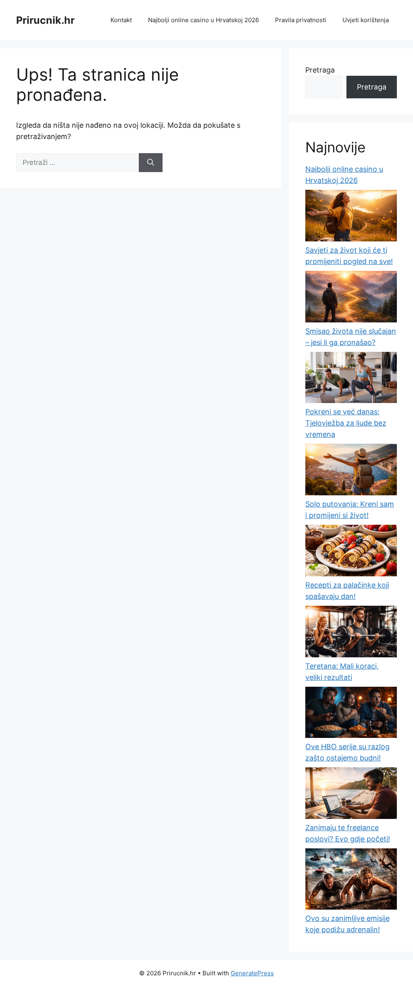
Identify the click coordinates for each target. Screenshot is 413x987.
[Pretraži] (151, 162)
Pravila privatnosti (300, 20)
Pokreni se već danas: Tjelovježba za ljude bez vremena (345, 422)
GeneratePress (252, 973)
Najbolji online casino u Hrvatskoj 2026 (203, 20)
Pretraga (320, 70)
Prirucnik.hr (45, 20)
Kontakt (121, 20)
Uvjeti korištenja (365, 20)
